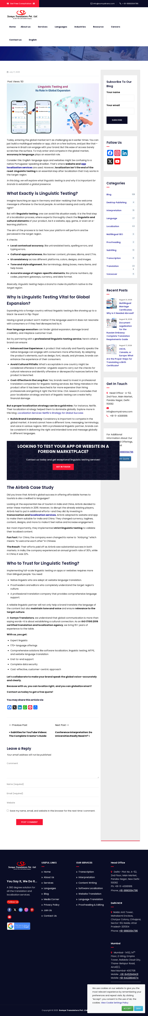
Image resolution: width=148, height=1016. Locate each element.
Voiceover (112, 274)
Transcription (114, 258)
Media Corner (51, 899)
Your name (113, 92)
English (33, 39)
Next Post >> (62, 725)
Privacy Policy (51, 904)
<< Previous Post (18, 725)
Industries (80, 26)
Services (42, 26)
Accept (128, 1008)
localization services (43, 515)
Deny (138, 1008)
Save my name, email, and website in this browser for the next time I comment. (52, 810)
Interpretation (114, 210)
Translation (113, 266)
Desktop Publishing (116, 202)
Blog (109, 194)
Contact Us (50, 915)
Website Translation (89, 893)
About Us (49, 877)
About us (25, 26)
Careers (115, 26)
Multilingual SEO (115, 234)
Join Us (48, 910)
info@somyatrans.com (104, 3)
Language (112, 218)
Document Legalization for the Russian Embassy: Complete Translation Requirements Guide (119, 331)
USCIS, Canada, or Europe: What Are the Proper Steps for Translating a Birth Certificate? (120, 357)
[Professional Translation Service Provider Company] (22, 14)
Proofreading (114, 242)
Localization (113, 226)
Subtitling (111, 250)
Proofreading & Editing (91, 904)
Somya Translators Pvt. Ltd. (73, 1010)
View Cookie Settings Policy (114, 1002)
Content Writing (87, 882)
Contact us (15, 39)
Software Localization (90, 888)
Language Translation (90, 899)
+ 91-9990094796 (130, 3)
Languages (61, 26)
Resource (98, 26)
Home (12, 26)
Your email (113, 105)
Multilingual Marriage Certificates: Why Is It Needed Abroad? (120, 308)
